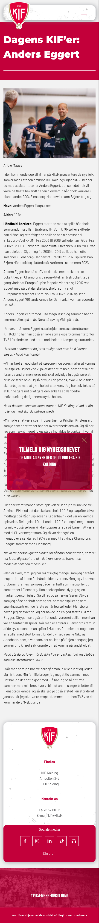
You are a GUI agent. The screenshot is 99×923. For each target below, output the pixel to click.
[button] (84, 440)
